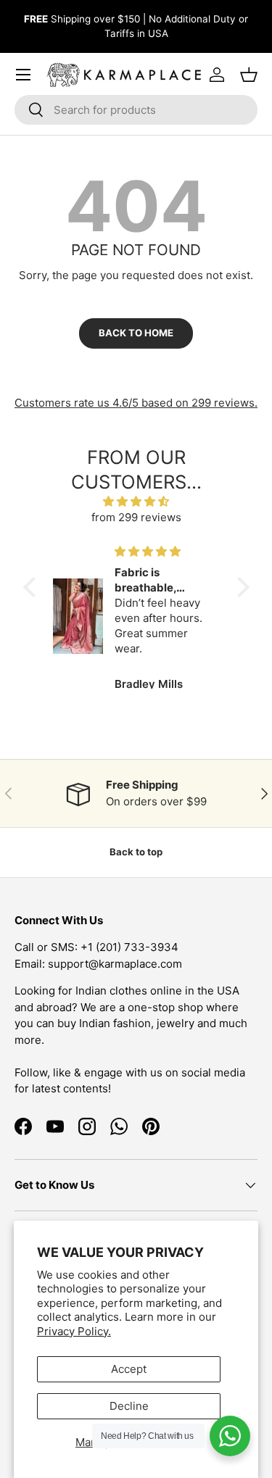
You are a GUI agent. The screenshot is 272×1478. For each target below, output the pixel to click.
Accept (129, 1369)
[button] (32, 587)
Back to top (136, 852)
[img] (136, 502)
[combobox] (136, 110)
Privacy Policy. (74, 1331)
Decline (129, 1406)
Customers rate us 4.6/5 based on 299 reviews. (136, 403)
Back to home (136, 333)
